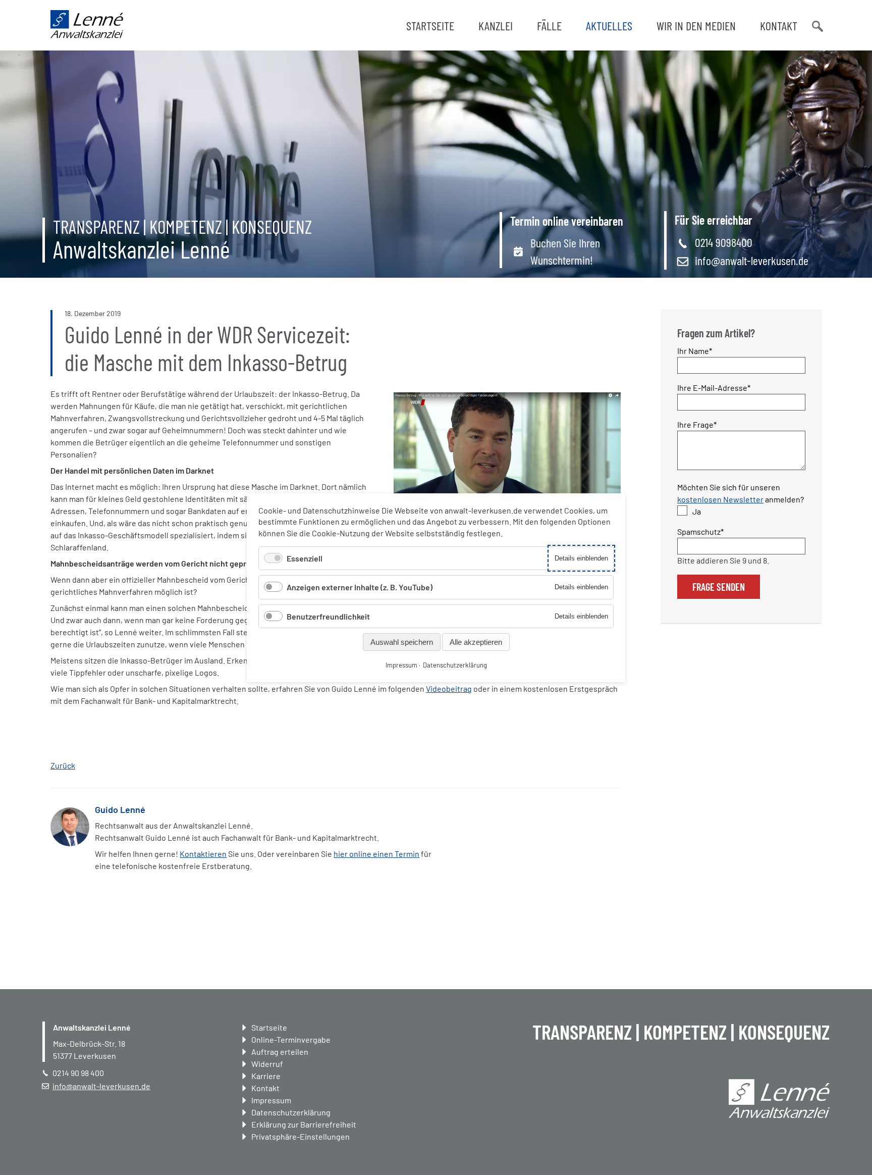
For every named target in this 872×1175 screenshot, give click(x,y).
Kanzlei (495, 25)
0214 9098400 (723, 242)
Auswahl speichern (401, 641)
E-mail (518, 824)
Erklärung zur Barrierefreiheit (303, 1124)
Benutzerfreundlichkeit (328, 616)
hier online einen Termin (376, 853)
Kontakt (778, 25)
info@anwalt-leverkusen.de (751, 260)
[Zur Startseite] (86, 35)
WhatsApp (498, 824)
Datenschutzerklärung (291, 1112)
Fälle (549, 25)
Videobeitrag (449, 688)
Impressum (271, 1100)
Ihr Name (695, 350)
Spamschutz (700, 531)
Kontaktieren (203, 853)
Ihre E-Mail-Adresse (713, 387)
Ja (696, 511)
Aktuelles (609, 25)
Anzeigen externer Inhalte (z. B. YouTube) (359, 587)
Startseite (430, 25)
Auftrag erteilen (279, 1051)
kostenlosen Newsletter (720, 499)
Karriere (266, 1076)
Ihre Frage (697, 424)
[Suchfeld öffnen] (816, 25)
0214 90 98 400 (78, 1073)
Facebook (458, 824)
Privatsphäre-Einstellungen (300, 1136)
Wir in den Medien (696, 25)
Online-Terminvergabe (291, 1039)
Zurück (62, 765)
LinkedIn (478, 824)
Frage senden (718, 587)
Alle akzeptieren (476, 641)
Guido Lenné (120, 809)
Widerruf (267, 1063)
